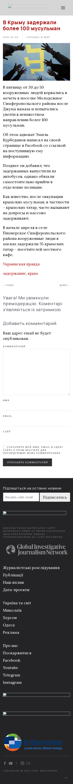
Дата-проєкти (16, 589)
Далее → (64, 285)
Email (7, 416)
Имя (6, 400)
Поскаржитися (17, 652)
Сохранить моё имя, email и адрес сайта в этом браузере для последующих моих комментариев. (33, 450)
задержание (14, 273)
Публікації (13, 574)
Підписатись (55, 497)
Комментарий (14, 346)
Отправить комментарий (27, 462)
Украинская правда (21, 264)
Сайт (7, 431)
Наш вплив (13, 582)
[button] (63, 8)
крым (33, 273)
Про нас (10, 645)
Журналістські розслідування (31, 567)
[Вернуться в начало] (27, 8)
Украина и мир (38, 37)
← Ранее (8, 285)
